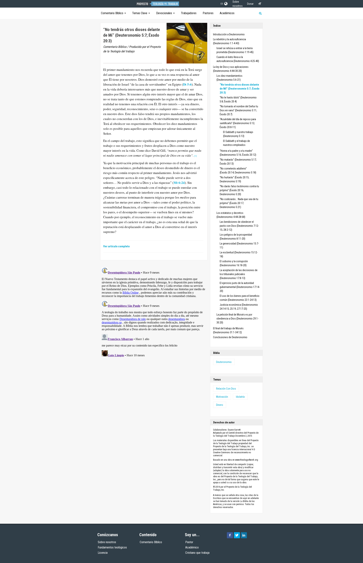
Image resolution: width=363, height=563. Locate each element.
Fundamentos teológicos (112, 547)
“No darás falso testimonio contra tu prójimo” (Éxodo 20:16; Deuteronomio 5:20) (239, 190)
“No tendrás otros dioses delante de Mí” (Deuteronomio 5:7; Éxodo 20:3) (239, 88)
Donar (250, 3)
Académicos (227, 13)
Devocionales (164, 13)
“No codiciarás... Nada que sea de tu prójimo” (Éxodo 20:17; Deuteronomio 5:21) (239, 203)
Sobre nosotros (107, 542)
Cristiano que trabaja (197, 552)
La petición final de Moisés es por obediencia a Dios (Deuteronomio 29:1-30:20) (237, 318)
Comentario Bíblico (112, 13)
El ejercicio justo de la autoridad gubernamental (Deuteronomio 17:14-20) (240, 287)
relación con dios (226, 388)
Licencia (103, 552)
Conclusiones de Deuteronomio (230, 337)
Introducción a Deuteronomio (229, 34)
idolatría (240, 396)
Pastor (189, 542)
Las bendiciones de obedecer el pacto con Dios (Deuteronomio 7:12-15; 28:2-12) (239, 225)
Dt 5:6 (187, 84)
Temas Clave (140, 13)
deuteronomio (224, 361)
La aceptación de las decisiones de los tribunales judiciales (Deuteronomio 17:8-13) (239, 274)
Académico (192, 547)
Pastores (208, 13)
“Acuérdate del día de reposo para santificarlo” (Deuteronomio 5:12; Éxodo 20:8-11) (238, 123)
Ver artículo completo (116, 246)
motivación (222, 396)
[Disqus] (153, 313)
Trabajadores (188, 13)
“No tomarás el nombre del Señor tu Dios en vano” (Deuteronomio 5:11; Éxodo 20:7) (239, 110)
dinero (219, 404)
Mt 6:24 (179, 182)
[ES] (225, 3)
